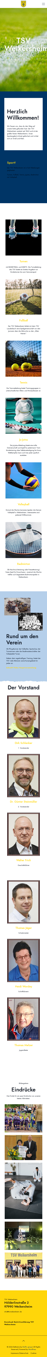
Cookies (33, 1353)
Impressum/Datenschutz (19, 1353)
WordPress (32, 1349)
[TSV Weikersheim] (23, 4)
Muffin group (27, 1347)
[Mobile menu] (43, 4)
